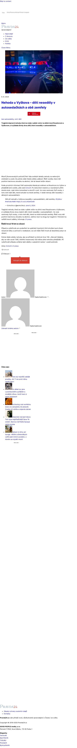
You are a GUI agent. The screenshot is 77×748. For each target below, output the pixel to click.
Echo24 (28, 188)
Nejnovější (9, 34)
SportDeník (4, 738)
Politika (7, 44)
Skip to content (5, 1)
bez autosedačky (7, 119)
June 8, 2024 (30, 205)
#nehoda (8, 202)
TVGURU (3, 740)
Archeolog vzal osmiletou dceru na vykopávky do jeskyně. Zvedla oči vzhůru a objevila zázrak (18, 406)
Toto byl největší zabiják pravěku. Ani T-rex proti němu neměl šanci (17, 379)
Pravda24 (3, 743)
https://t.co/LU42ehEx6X (25, 202)
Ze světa (8, 39)
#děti (14, 202)
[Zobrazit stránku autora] (19, 328)
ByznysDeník (5, 745)
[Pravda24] (10, 27)
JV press (28, 219)
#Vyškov (59, 199)
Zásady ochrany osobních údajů (15, 711)
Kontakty (7, 714)
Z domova (8, 36)
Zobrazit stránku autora (9, 328)
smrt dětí (18, 119)
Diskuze (6, 254)
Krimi (7, 41)
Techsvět (3, 735)
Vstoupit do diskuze (20, 260)
